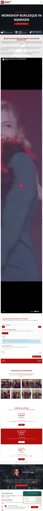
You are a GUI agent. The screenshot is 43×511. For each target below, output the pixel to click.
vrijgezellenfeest (14, 421)
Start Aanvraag (37, 356)
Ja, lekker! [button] (35, 507)
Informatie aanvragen (22, 23)
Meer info (21, 424)
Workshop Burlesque (10, 47)
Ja (3, 333)
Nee (6, 333)
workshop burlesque (11, 495)
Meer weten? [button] (22, 508)
